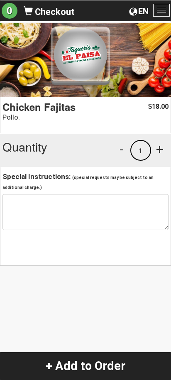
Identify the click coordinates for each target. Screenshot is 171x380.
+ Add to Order (85, 366)
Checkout (54, 12)
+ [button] (160, 149)
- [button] (122, 149)
